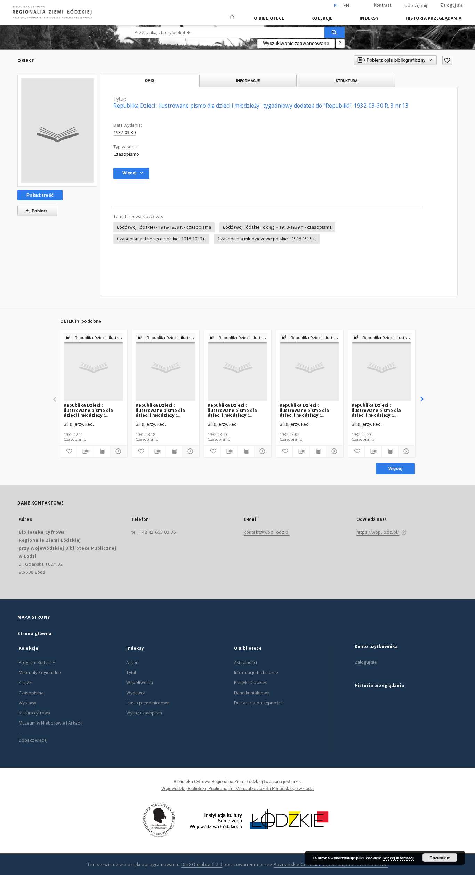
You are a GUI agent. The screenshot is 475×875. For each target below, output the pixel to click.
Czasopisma (31, 693)
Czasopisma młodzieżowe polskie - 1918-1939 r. (267, 239)
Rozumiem (440, 857)
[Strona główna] (232, 14)
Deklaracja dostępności (258, 703)
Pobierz (39, 210)
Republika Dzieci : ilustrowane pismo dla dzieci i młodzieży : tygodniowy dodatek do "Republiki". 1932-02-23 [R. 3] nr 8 (380, 410)
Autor (132, 662)
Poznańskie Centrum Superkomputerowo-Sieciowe (331, 864)
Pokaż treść (40, 195)
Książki (25, 683)
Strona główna (34, 633)
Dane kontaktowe (251, 693)
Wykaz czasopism (144, 713)
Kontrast (382, 5)
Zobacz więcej (33, 740)
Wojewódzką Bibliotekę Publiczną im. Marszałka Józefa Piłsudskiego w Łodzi (237, 788)
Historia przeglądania (433, 18)
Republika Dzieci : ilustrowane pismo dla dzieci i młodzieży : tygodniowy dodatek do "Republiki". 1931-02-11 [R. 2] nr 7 (92, 410)
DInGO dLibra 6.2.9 (201, 864)
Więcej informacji (398, 857)
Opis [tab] (149, 80)
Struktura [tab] (346, 80)
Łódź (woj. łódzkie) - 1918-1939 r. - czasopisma (164, 227)
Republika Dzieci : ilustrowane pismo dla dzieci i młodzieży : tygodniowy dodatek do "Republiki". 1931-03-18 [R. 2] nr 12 (164, 410)
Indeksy (369, 18)
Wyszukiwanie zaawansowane (296, 43)
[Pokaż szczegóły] (118, 451)
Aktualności (245, 662)
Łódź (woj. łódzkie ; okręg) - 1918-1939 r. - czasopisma (277, 227)
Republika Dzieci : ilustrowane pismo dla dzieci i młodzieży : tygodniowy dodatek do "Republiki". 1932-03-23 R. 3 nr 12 (237, 410)
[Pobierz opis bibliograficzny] (85, 451)
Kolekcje (321, 18)
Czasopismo (126, 154)
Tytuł (131, 672)
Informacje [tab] (248, 80)
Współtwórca (139, 683)
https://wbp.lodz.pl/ (377, 532)
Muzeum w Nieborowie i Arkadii (50, 723)
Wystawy (27, 703)
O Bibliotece (269, 18)
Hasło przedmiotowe (147, 703)
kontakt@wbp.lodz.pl (267, 532)
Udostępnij (415, 5)
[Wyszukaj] (334, 32)
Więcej (395, 468)
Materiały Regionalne (40, 672)
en (346, 5)
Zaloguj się (451, 5)
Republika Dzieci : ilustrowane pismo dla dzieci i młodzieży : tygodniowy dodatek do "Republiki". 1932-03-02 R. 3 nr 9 (309, 410)
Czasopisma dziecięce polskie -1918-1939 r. (161, 239)
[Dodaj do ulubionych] (447, 60)
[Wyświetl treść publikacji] (102, 451)
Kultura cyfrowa (34, 713)
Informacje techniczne (256, 672)
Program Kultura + (37, 662)
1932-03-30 (124, 132)
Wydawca (135, 693)
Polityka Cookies (250, 683)
